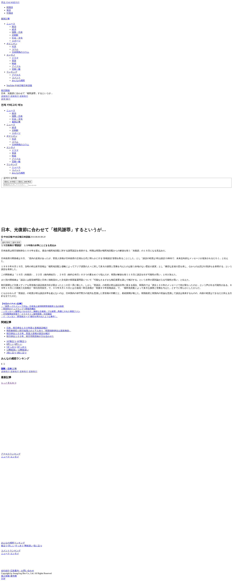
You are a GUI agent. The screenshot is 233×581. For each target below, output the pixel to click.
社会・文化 (17, 38)
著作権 (13, 576)
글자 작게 (6, 242)
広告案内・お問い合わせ (22, 571)
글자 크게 (16, 242)
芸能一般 (16, 69)
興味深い (28, 546)
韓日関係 (5, 90)
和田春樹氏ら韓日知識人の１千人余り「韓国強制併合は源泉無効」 (38, 330)
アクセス (16, 75)
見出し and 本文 (24, 182)
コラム (15, 49)
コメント (16, 77)
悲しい (11, 546)
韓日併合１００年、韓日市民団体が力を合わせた (30, 336)
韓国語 (9, 7)
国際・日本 (17, 32)
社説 (14, 46)
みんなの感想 (18, 80)
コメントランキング (10, 551)
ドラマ (15, 58)
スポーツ (16, 41)
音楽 (14, 60)
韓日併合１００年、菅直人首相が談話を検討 (28, 333)
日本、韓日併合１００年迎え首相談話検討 (26, 328)
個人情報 (5, 576)
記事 (9, 368)
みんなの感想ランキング (13, 543)
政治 (14, 26)
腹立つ (4, 546)
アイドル (16, 66)
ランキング (11, 72)
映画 (14, 63)
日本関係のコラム (20, 52)
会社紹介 (5, 571)
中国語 (9, 13)
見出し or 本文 (10, 182)
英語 (8, 10)
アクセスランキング (10, 454)
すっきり (19, 546)
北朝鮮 (15, 35)
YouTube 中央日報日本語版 (19, 85)
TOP (3, 578)
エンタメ (10, 55)
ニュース (10, 24)
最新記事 (5, 19)
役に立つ (37, 546)
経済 (14, 29)
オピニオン (11, 43)
